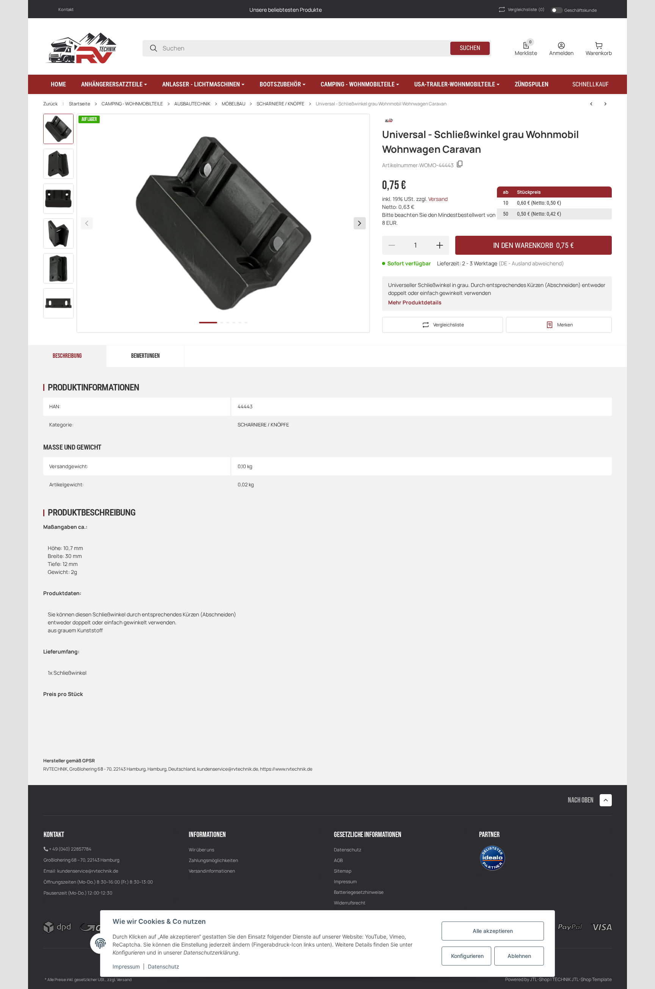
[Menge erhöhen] (439, 245)
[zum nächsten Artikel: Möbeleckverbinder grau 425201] (591, 103)
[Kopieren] (459, 165)
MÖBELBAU (233, 104)
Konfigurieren (467, 956)
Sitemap (342, 871)
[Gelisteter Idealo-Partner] (492, 857)
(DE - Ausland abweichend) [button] (531, 263)
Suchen (470, 48)
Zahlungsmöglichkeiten (213, 860)
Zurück (50, 104)
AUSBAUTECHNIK (192, 104)
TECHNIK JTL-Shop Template (582, 979)
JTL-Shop (540, 979)
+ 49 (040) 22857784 (70, 849)
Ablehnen (519, 956)
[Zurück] (87, 223)
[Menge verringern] (391, 245)
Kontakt (66, 9)
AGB (338, 860)
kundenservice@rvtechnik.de (87, 871)
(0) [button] (526, 9)
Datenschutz (347, 849)
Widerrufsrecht (349, 903)
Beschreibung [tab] (67, 356)
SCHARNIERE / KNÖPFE (280, 104)
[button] (114, 84)
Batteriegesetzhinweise (359, 892)
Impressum (345, 881)
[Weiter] (360, 223)
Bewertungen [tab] (145, 356)
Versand (438, 198)
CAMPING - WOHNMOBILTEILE (132, 104)
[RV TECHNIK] (81, 47)
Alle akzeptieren (493, 931)
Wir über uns (201, 849)
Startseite (79, 104)
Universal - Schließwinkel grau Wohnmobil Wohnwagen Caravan (381, 104)
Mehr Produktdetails (415, 302)
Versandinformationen (212, 871)
